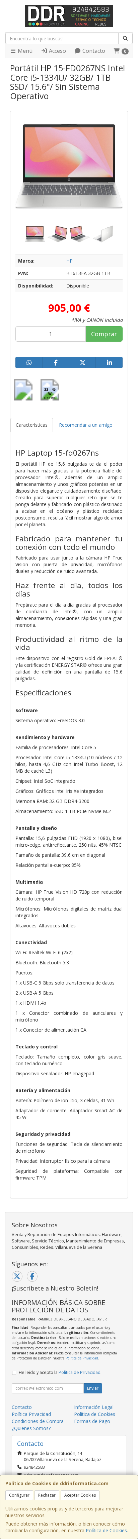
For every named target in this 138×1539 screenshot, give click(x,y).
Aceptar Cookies (80, 1495)
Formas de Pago (92, 1421)
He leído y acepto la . (60, 1372)
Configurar (19, 1495)
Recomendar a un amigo (86, 425)
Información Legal (94, 1407)
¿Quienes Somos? (31, 1428)
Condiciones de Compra (38, 1421)
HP (69, 261)
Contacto (93, 50)
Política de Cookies (106, 1530)
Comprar (104, 334)
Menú (24, 50)
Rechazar (47, 1495)
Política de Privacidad (82, 1358)
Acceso (57, 50)
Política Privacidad (31, 1414)
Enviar (92, 1388)
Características (32, 425)
